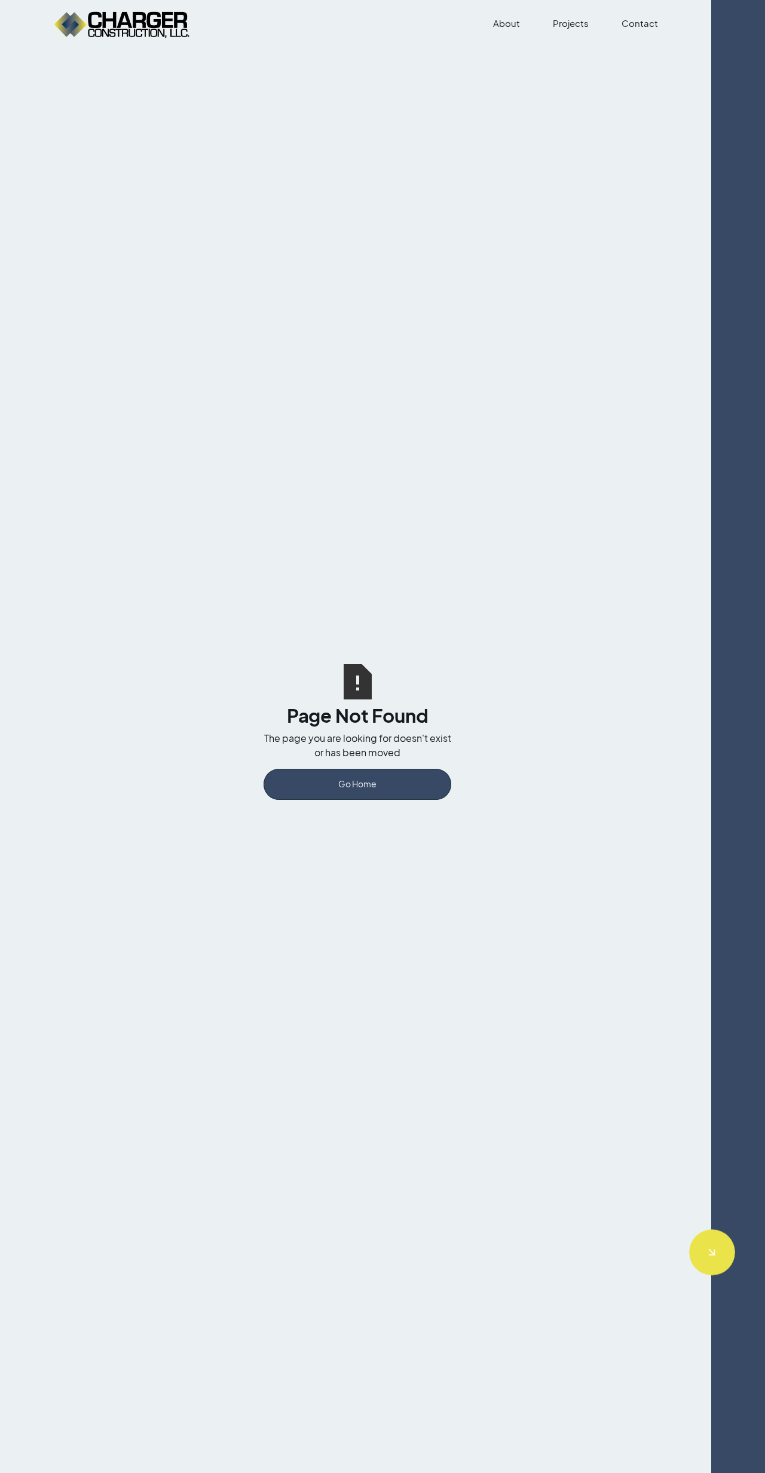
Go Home (357, 784)
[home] (124, 23)
